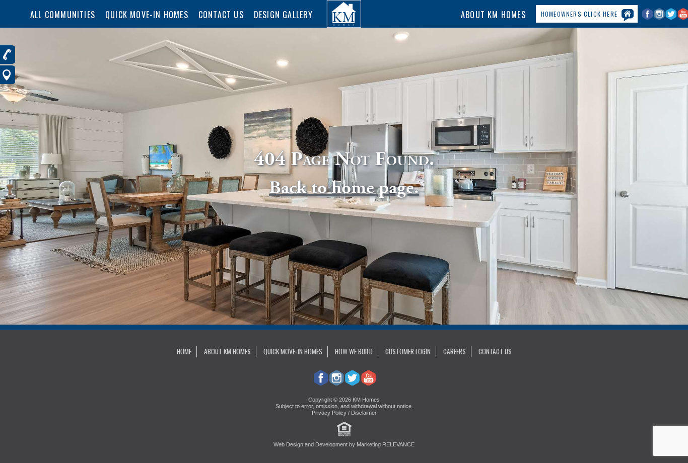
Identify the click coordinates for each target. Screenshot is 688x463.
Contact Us (221, 15)
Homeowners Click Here (579, 14)
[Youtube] (368, 382)
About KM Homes (493, 15)
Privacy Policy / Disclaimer (344, 413)
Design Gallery (283, 15)
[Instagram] (660, 17)
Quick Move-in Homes (292, 351)
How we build (354, 351)
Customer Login (408, 351)
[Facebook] (648, 17)
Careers (454, 351)
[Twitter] (671, 17)
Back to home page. (344, 187)
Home (184, 351)
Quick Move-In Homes (146, 15)
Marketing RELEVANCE (386, 444)
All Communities (62, 15)
